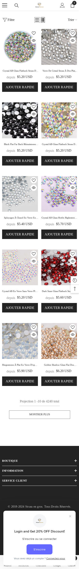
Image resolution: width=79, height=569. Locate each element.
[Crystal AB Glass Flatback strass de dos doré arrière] (59, 120)
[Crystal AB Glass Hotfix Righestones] (59, 194)
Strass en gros (33, 506)
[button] (37, 20)
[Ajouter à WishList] (34, 33)
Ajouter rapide (20, 87)
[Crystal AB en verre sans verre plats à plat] (20, 267)
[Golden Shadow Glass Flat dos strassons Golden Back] (59, 341)
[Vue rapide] (34, 40)
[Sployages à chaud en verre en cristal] (20, 194)
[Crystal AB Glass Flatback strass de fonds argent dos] (20, 47)
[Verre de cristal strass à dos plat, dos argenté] (59, 47)
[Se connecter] (62, 5)
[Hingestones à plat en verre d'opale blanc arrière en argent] (20, 341)
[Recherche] (16, 5)
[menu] (4, 5)
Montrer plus (39, 414)
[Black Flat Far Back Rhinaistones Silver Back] (20, 120)
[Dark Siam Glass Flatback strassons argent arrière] (59, 267)
